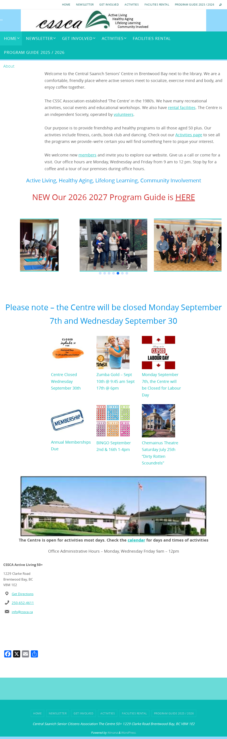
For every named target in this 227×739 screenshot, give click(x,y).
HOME (66, 4)
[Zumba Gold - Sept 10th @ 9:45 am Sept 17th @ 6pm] (113, 353)
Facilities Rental (157, 4)
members (87, 155)
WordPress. (128, 733)
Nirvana (112, 733)
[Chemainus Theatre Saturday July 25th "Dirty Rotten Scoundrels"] (158, 421)
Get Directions (22, 594)
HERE (185, 197)
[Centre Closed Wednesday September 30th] (67, 353)
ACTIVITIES (132, 4)
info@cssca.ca (22, 612)
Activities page (188, 134)
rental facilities (182, 107)
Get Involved (109, 4)
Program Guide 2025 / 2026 (194, 4)
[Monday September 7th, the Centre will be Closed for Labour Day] (158, 353)
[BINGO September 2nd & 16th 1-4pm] (113, 421)
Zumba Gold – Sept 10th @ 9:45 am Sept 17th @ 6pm (115, 381)
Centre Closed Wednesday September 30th (66, 381)
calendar (136, 540)
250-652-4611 (23, 603)
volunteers (123, 114)
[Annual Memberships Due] (67, 421)
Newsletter (85, 4)
